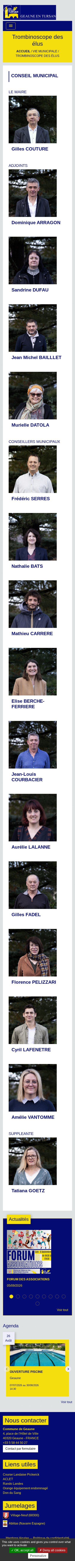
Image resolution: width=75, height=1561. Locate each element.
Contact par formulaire (20, 1448)
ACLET (8, 1479)
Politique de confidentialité (51, 1538)
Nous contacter (26, 1420)
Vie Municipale (45, 51)
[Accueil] (29, 10)
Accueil (23, 51)
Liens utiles (20, 1464)
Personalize (38, 1555)
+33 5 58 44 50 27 (15, 1442)
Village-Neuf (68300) (25, 1515)
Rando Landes (13, 1483)
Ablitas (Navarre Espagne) (27, 1523)
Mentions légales (17, 1538)
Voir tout (62, 1310)
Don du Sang (12, 1492)
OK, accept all (23, 1550)
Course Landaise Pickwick (21, 1474)
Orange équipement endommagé (25, 1488)
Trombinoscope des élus (37, 55)
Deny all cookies (53, 1550)
